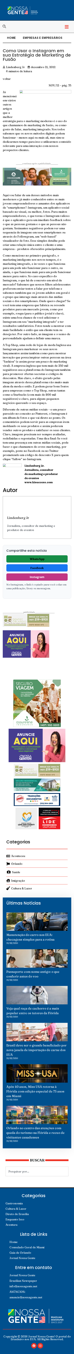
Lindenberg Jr (18, 518)
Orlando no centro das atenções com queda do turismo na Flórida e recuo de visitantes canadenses (35, 1132)
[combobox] (37, 1171)
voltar (7, 79)
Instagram (37, 577)
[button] (66, 26)
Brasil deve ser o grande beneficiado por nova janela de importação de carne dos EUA (36, 1050)
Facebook (37, 568)
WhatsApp (37, 559)
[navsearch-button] (6, 26)
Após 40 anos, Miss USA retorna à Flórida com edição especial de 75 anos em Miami (35, 1091)
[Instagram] (40, 1345)
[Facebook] (34, 1345)
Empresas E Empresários (42, 37)
